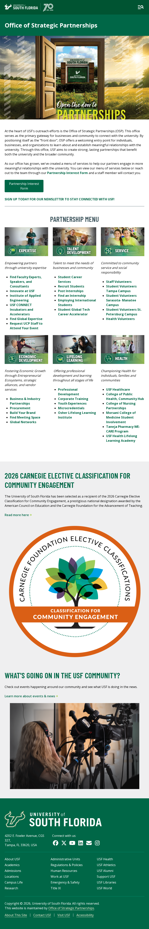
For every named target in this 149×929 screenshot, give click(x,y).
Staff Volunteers (119, 282)
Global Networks (23, 422)
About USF (12, 859)
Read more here (17, 515)
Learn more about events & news (30, 696)
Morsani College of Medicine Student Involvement (121, 417)
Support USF (106, 876)
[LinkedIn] (80, 843)
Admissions (13, 871)
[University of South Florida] (53, 819)
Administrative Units (65, 859)
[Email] (89, 843)
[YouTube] (72, 843)
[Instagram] (97, 843)
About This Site (16, 915)
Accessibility (85, 915)
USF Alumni (105, 871)
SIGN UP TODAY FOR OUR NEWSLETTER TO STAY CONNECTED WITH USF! (59, 199)
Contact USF (42, 915)
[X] (64, 843)
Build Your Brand (23, 413)
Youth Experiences (72, 403)
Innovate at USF (22, 291)
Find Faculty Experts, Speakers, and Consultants (26, 281)
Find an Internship (72, 295)
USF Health (105, 859)
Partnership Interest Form (24, 186)
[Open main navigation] (140, 7)
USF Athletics (106, 865)
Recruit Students (71, 286)
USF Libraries (106, 882)
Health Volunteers (120, 319)
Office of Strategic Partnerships (51, 25)
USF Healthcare (118, 389)
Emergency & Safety (65, 882)
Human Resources (64, 871)
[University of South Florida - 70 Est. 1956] (29, 7)
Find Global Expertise (26, 319)
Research (11, 888)
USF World (104, 888)
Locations (12, 876)
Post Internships (70, 291)
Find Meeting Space (25, 417)
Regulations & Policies (67, 865)
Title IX (56, 888)
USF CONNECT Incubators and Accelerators (21, 309)
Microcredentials (71, 408)
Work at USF (60, 876)
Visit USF (63, 915)
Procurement (20, 408)
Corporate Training (73, 399)
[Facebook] (55, 843)
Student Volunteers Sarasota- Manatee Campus (121, 300)
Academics (12, 865)
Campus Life (14, 882)
